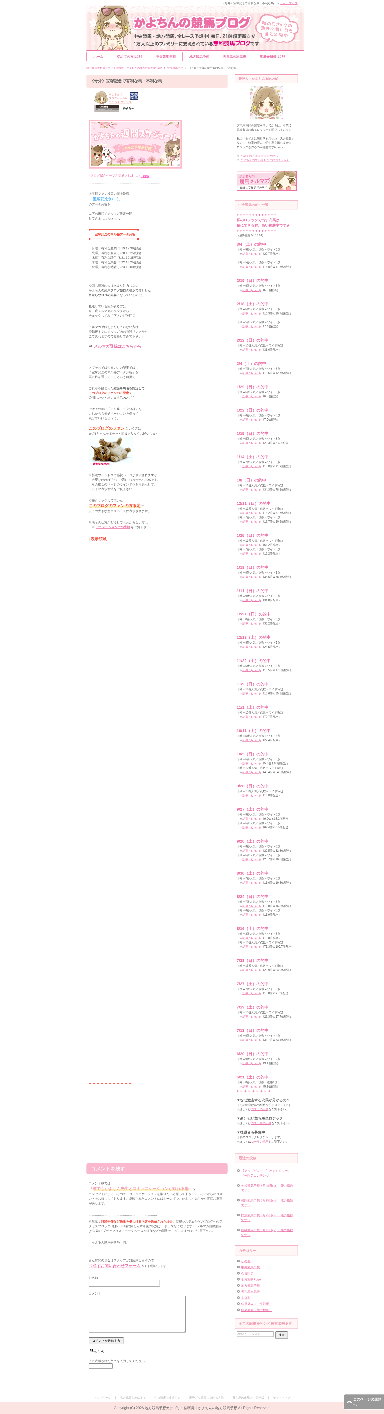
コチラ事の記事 (261, 1123)
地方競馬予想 (199, 56)
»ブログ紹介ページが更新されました (114, 175)
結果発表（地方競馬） (256, 1310)
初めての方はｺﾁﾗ (129, 56)
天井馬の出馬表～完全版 (248, 1397)
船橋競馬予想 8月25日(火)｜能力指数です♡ (267, 1232)
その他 (245, 1261)
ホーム (98, 56)
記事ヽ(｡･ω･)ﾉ (251, 253)
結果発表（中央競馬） (256, 1304)
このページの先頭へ (367, 1401)
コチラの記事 (259, 1109)
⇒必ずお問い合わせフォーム (115, 1265)
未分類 (245, 1298)
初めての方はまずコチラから (259, 155)
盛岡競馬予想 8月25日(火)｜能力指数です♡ (267, 1203)
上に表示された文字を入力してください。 (118, 1361)
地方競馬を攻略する (133, 1397)
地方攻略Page (251, 1279)
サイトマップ (281, 1397)
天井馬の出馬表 (234, 56)
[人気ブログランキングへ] (111, 465)
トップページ (102, 1397)
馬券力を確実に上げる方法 (206, 1397)
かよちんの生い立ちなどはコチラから (265, 160)
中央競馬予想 (166, 56)
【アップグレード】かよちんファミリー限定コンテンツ (266, 1173)
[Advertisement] (157, 1121)
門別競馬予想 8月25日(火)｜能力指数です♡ (267, 1217)
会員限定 (247, 1273)
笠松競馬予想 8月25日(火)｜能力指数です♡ (267, 1188)
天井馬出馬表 (250, 1291)
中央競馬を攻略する (167, 1397)
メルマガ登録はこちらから (118, 346)
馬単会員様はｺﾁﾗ (272, 56)
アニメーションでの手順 (113, 527)
